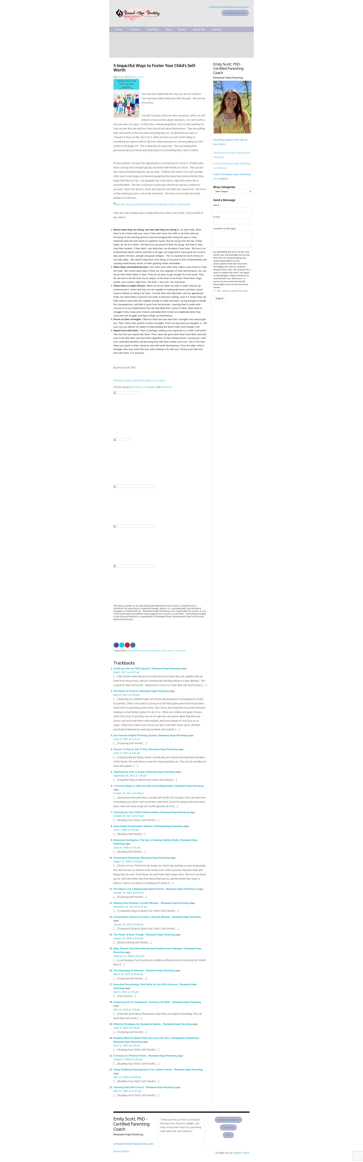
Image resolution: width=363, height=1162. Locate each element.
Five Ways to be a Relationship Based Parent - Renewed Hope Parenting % (155, 889)
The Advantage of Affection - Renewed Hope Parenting (144, 970)
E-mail (217, 217)
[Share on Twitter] (121, 645)
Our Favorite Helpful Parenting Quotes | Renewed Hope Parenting (150, 735)
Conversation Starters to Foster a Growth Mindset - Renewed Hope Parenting (157, 917)
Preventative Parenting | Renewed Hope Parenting (141, 857)
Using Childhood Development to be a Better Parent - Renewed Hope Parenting (157, 1069)
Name (217, 205)
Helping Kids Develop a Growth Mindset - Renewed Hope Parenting (151, 903)
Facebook (137, 386)
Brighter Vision (241, 1153)
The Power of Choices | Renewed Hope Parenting (141, 691)
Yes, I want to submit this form (232, 291)
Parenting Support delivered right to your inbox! (139, 380)
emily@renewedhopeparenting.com (229, 7)
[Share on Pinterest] (127, 645)
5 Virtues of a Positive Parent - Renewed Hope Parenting (145, 1055)
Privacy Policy (121, 1151)
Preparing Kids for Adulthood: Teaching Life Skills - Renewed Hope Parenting (157, 1002)
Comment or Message (225, 228)
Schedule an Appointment (235, 13)
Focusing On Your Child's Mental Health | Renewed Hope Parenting (151, 812)
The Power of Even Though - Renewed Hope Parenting (143, 934)
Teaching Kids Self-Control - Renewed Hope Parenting (143, 1087)
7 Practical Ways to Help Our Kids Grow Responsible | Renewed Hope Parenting (158, 786)
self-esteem (168, 650)
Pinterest (166, 386)
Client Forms (228, 1128)
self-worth (180, 650)
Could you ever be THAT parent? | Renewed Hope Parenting (147, 668)
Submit (219, 298)
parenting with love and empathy (144, 650)
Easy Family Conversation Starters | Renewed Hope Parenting (148, 826)
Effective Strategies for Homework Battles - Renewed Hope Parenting (152, 1024)
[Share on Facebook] (116, 645)
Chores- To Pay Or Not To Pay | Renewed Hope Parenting (145, 749)
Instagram (149, 386)
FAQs (228, 1135)
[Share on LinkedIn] (132, 645)
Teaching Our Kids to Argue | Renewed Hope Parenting (144, 772)
